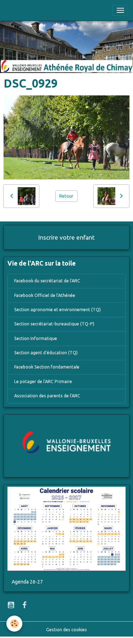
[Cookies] (14, 624)
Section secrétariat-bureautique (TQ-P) (54, 323)
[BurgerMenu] (120, 10)
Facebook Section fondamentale (46, 367)
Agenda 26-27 (27, 582)
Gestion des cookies (66, 629)
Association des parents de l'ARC (47, 395)
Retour (66, 196)
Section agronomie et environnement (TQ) (57, 309)
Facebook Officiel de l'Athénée (44, 295)
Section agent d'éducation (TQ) (46, 352)
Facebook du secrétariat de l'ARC (47, 280)
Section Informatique (35, 338)
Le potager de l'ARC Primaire (43, 381)
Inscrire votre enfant (66, 237)
